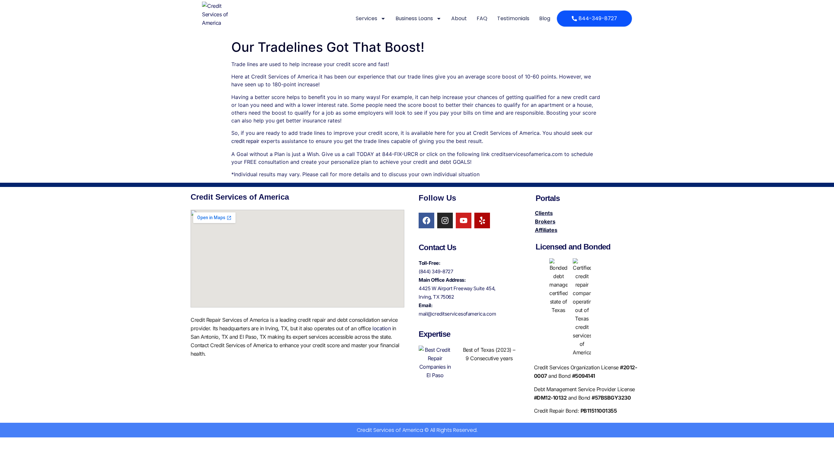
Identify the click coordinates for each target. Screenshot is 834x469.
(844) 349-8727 (436, 271)
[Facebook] (426, 220)
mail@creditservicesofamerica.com (457, 314)
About (459, 18)
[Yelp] (482, 220)
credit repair (245, 141)
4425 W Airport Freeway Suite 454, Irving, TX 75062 (457, 292)
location (381, 328)
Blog (544, 18)
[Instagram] (445, 220)
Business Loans (414, 18)
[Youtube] (463, 220)
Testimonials (513, 18)
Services (366, 18)
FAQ (482, 18)
